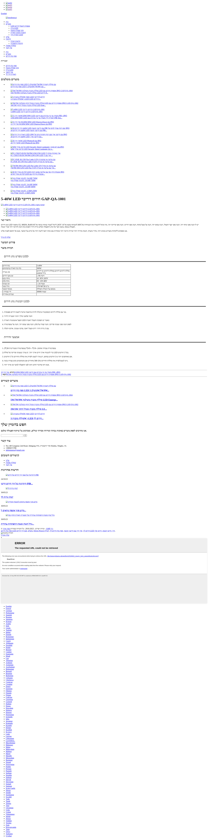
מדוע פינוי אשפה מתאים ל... (13, 510)
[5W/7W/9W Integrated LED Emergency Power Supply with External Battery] (33, 386)
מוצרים (8, 24)
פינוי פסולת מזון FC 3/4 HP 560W (23, 187)
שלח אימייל (5, 535)
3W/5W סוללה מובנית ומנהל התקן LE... (29, 409)
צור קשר (9, 48)
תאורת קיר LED (17, 35)
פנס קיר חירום (22, 531)
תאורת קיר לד (11, 74)
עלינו (7, 37)
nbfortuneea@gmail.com (15, 450)
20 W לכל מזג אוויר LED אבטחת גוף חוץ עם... (28, 174)
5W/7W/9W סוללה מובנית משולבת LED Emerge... (34, 400)
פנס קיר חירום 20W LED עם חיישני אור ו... (27, 137)
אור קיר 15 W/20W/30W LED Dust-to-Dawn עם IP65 (31, 124)
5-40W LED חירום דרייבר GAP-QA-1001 (27, 112)
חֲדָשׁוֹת (8, 39)
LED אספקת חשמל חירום (20, 26)
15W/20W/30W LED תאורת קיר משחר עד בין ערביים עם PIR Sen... (36, 118)
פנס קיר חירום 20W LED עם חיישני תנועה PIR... (29, 130)
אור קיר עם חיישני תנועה (73, 531)
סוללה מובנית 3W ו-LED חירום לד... (27, 418)
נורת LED (14, 28)
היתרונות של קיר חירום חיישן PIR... (17, 483)
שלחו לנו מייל (5, 237)
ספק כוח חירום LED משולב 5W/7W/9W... (30, 390)
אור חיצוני (9, 72)
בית (7, 22)
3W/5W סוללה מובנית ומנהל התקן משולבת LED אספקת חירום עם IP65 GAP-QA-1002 (36, 374)
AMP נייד (49, 529)
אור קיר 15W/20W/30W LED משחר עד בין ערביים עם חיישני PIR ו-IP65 (30, 372)
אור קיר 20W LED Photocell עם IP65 (25, 143)
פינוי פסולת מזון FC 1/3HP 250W (23, 193)
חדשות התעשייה (17, 43)
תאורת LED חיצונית (18, 33)
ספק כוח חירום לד (56, 531)
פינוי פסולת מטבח (17, 30)
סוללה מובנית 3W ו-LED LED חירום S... (26, 99)
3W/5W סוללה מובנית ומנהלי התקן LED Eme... (28, 105)
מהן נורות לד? (7, 497)
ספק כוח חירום (11, 56)
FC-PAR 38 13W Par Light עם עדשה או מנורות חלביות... (32, 162)
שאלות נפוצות (11, 46)
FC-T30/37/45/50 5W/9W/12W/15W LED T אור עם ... (32, 155)
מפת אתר (6, 529)
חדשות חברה (15, 41)
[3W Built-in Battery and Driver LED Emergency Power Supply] (28, 414)
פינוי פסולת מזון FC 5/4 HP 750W (23, 180)
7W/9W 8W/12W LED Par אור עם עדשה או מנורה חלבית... (33, 168)
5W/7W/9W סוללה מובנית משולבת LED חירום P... (29, 93)
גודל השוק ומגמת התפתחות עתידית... (17, 524)
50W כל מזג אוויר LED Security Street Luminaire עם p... (32, 149)
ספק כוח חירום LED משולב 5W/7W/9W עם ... (28, 87)
